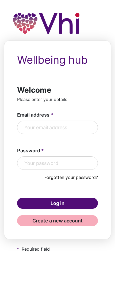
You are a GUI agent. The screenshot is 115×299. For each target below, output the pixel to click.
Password (28, 150)
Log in (57, 203)
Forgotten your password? (71, 177)
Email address (33, 115)
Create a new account (57, 221)
